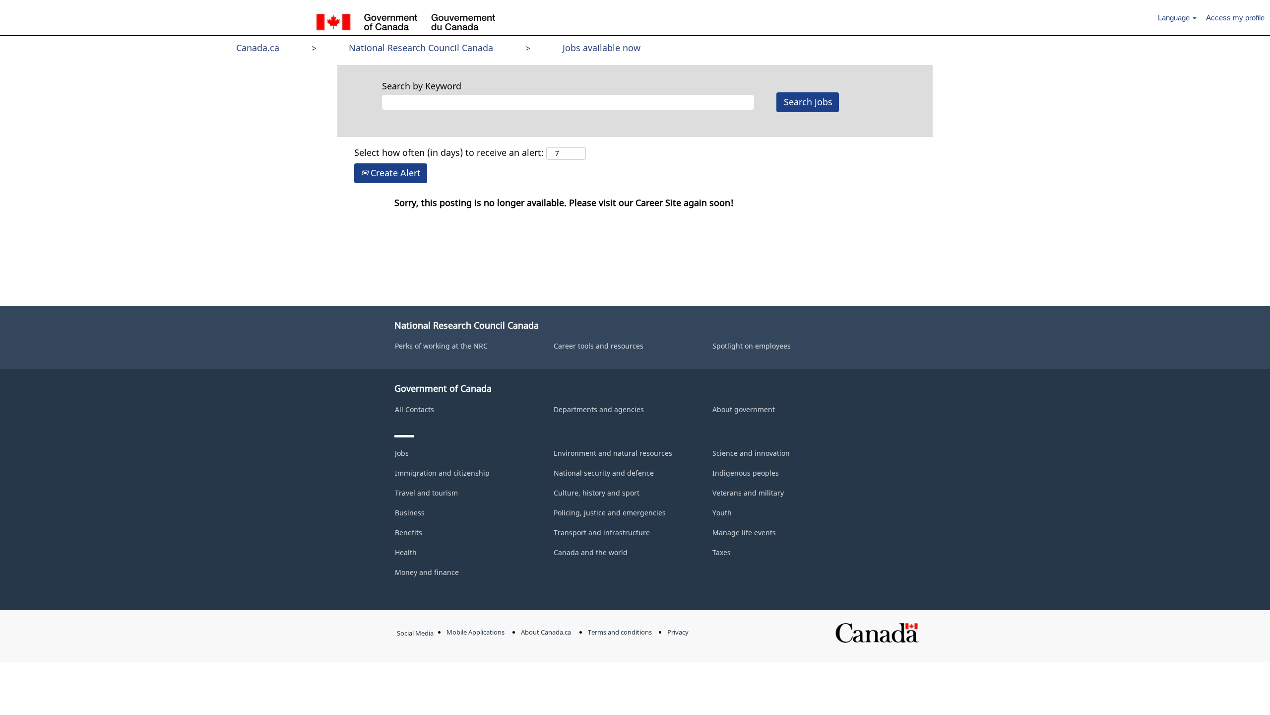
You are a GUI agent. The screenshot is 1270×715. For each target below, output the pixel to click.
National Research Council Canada (421, 48)
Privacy (678, 632)
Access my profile (1235, 17)
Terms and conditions (620, 632)
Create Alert (394, 173)
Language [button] (1175, 17)
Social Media (415, 633)
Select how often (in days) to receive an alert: (449, 152)
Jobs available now (601, 48)
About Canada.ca (546, 632)
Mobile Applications (475, 632)
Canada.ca (257, 48)
